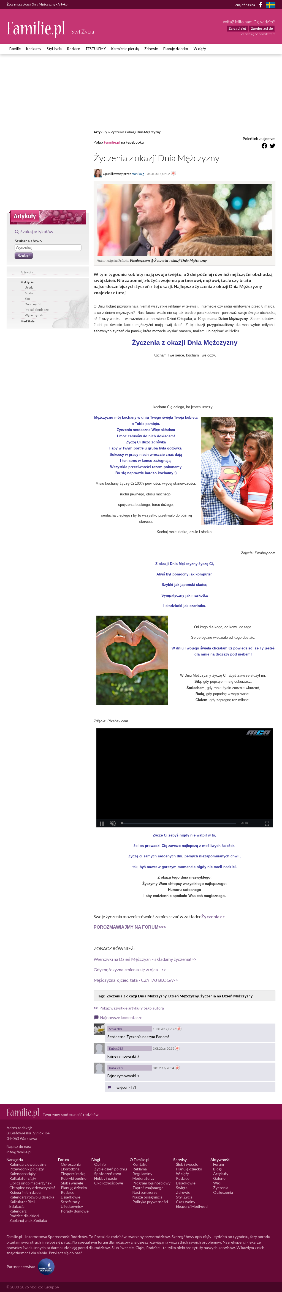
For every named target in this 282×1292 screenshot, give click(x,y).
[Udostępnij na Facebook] (264, 146)
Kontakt (139, 1164)
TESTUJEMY (95, 48)
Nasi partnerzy (144, 1192)
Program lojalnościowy (151, 1183)
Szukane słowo (28, 240)
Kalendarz (17, 1211)
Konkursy (33, 48)
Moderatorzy (143, 1178)
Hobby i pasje (105, 1178)
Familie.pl (112, 142)
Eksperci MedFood (192, 1206)
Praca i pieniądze (37, 309)
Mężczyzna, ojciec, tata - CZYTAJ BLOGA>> (136, 980)
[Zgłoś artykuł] (173, 173)
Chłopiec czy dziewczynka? (32, 1187)
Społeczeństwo (107, 1173)
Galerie (219, 1178)
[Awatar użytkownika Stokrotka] (99, 1029)
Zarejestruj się (262, 28)
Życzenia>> (213, 916)
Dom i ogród (33, 304)
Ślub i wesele (72, 1183)
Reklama (139, 1169)
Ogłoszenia (71, 1164)
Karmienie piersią (125, 48)
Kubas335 (116, 1048)
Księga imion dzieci (25, 1192)
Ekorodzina (70, 1169)
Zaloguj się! (237, 28)
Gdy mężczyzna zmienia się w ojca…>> (130, 969)
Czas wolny (185, 1201)
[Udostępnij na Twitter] (272, 146)
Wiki (217, 1183)
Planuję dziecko (175, 48)
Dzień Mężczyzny (183, 996)
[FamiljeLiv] (270, 5)
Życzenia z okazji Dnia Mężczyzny (137, 996)
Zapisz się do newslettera (258, 34)
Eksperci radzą (73, 1173)
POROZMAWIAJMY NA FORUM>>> (130, 927)
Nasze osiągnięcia (147, 1197)
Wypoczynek (34, 315)
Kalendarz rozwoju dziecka (31, 1197)
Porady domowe (75, 1211)
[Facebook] (261, 5)
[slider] (178, 823)
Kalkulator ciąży (22, 1178)
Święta (182, 1187)
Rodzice (73, 48)
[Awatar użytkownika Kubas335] (99, 1048)
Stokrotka (116, 1029)
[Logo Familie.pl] (36, 29)
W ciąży (200, 48)
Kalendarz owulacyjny (27, 1164)
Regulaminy (142, 1173)
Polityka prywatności (150, 1201)
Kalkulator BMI (22, 1201)
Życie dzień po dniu (110, 1169)
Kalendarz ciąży (22, 1173)
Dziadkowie (70, 1197)
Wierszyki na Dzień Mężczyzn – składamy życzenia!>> (145, 959)
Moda (29, 293)
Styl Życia (184, 1197)
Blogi (217, 1169)
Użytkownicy (72, 1206)
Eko (27, 298)
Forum (218, 1164)
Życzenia (220, 1187)
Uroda (29, 287)
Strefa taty (70, 1201)
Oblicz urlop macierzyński (30, 1183)
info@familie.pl (19, 1152)
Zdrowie (151, 48)
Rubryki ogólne (73, 1178)
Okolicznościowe (108, 1183)
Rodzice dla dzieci (24, 1215)
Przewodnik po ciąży (26, 1169)
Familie (15, 48)
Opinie (100, 1164)
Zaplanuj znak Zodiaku (28, 1220)
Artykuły (27, 272)
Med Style (27, 321)
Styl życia (54, 48)
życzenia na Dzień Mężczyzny (226, 996)
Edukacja (17, 1206)
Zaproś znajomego (148, 1187)
